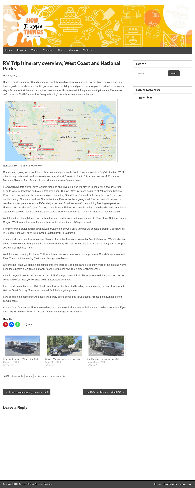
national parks (16, 376)
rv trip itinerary (41, 376)
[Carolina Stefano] (97, 23)
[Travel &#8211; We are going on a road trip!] (64, 345)
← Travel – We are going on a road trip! (27, 392)
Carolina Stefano (26, 484)
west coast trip (58, 376)
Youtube (47, 50)
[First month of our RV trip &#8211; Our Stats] (22, 345)
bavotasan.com (184, 484)
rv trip (29, 376)
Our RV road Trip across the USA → (105, 392)
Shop (60, 50)
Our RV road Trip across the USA (103, 359)
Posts (20, 50)
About (71, 50)
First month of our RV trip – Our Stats (21, 359)
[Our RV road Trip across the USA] (106, 345)
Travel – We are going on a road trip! (62, 359)
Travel (34, 50)
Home (8, 50)
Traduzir (87, 50)
